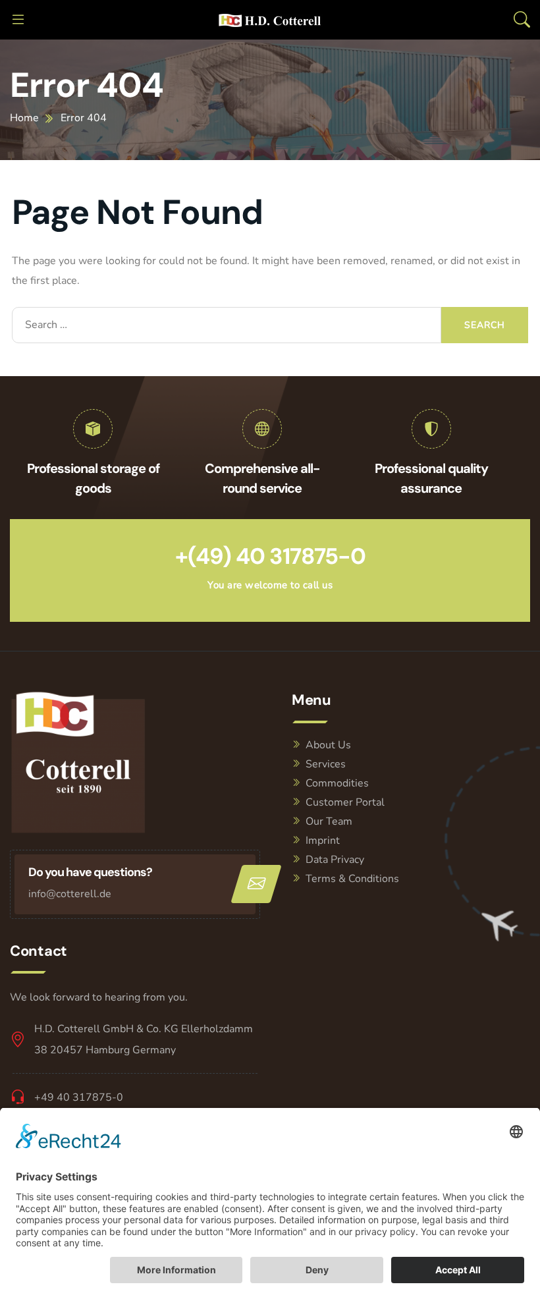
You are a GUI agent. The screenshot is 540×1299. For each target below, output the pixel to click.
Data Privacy (335, 859)
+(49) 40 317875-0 (270, 556)
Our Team (329, 821)
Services (326, 764)
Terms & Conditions (352, 878)
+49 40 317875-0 (78, 1097)
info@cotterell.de (69, 894)
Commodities (337, 783)
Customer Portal (345, 802)
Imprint (323, 840)
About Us (328, 745)
